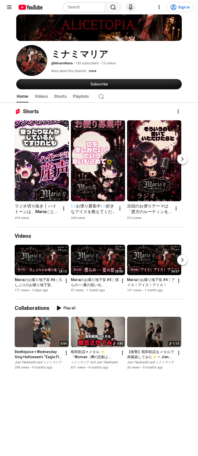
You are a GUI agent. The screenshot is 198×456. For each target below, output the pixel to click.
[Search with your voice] (131, 7)
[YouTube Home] (30, 7)
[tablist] (99, 96)
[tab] (22, 96)
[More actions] (178, 111)
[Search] (113, 7)
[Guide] (9, 7)
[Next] (182, 159)
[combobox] (86, 7)
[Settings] (159, 7)
